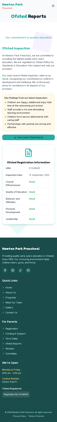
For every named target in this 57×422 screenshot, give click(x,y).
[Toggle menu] (53, 5)
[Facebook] (5, 270)
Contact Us (11, 312)
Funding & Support (15, 333)
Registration (12, 328)
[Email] (28, 270)
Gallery (9, 307)
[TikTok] (20, 270)
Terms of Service (36, 416)
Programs (11, 297)
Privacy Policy (19, 416)
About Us (11, 292)
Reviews (10, 348)
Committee (11, 353)
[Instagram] (12, 270)
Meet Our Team (14, 302)
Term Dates (12, 338)
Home (9, 287)
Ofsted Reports (13, 343)
